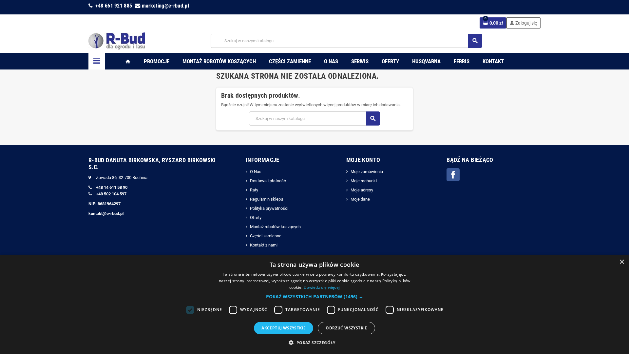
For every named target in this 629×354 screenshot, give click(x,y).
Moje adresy (362, 189)
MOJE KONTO (363, 159)
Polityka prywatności (269, 208)
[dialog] (314, 304)
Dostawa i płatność (268, 180)
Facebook (453, 174)
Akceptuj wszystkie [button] (283, 328)
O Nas (255, 171)
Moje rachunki (364, 180)
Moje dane (360, 199)
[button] (314, 296)
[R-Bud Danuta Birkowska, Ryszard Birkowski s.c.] (116, 40)
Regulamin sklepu (266, 199)
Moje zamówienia (367, 171)
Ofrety (255, 217)
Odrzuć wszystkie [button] (346, 328)
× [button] (621, 262)
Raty (254, 189)
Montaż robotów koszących (275, 226)
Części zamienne (265, 235)
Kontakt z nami (263, 245)
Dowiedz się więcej (322, 287)
